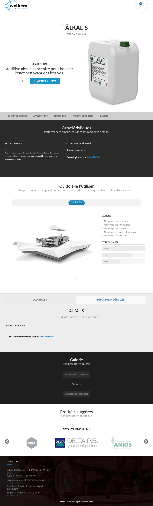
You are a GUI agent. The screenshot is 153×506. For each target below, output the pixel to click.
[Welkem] (76, 6)
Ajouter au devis (46, 81)
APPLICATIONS (40, 116)
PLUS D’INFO (60, 116)
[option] (39, 82)
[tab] (40, 300)
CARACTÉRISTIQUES (17, 116)
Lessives (67, 24)
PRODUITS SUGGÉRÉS (83, 116)
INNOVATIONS (93, 157)
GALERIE (104, 116)
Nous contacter (46, 337)
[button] (7, 441)
